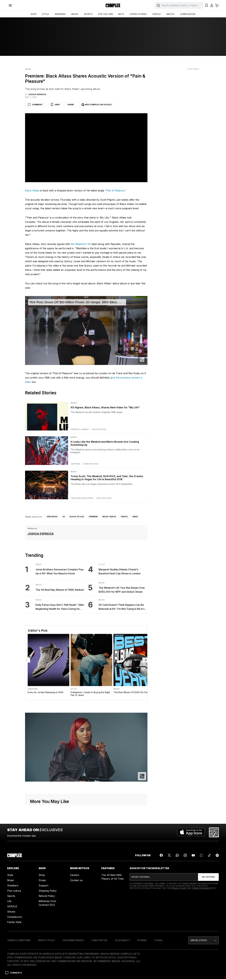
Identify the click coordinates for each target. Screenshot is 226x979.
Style (102, 564)
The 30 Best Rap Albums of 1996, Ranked (60, 589)
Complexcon (14, 916)
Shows (11, 911)
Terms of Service (201, 888)
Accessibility (122, 940)
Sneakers (33, 689)
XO (63, 516)
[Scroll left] (27, 660)
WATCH (170, 14)
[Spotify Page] (217, 855)
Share (70, 104)
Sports (11, 895)
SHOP (34, 14)
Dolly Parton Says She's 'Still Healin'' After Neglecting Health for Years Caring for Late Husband (60, 607)
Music (28, 69)
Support (43, 885)
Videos (124, 516)
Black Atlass (32, 190)
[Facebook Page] (161, 855)
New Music (52, 516)
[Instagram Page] (185, 855)
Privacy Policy (179, 888)
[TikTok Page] (209, 855)
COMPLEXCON (187, 14)
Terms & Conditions (19, 940)
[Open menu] (10, 5)
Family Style (14, 922)
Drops (42, 880)
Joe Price (75, 464)
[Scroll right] (144, 660)
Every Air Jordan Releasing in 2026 (45, 692)
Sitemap (142, 940)
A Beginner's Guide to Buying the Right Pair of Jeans (90, 693)
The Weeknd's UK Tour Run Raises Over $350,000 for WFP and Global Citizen (122, 589)
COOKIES (158, 940)
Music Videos (109, 516)
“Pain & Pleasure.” (115, 190)
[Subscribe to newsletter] (208, 877)
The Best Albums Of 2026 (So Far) (130, 692)
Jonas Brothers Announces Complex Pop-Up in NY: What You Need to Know (60, 571)
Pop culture (14, 890)
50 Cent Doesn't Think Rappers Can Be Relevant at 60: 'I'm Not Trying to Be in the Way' (123, 607)
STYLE (45, 14)
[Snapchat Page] (201, 855)
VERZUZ (156, 14)
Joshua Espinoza (41, 533)
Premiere (93, 516)
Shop (42, 875)
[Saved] (206, 5)
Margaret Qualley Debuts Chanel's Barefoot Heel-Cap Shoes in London (120, 571)
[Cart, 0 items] (217, 5)
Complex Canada (80, 429)
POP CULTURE (105, 14)
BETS (121, 14)
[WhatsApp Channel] (177, 855)
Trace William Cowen (82, 498)
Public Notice (99, 940)
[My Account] (212, 5)
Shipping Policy (48, 890)
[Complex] (113, 5)
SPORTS (88, 14)
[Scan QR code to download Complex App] (214, 832)
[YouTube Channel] (193, 855)
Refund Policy (47, 895)
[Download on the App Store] (191, 832)
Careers (74, 875)
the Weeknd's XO (81, 244)
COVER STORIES (138, 14)
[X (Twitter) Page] (169, 855)
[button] (203, 940)
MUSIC (74, 14)
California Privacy (73, 940)
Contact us (76, 880)
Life (9, 901)
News (135, 516)
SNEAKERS (60, 14)
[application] (86, 330)
